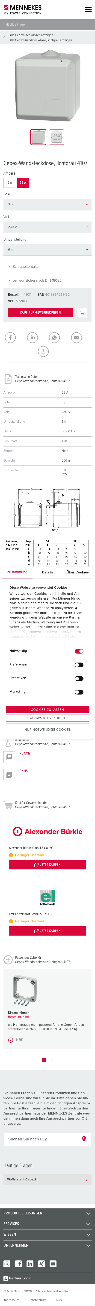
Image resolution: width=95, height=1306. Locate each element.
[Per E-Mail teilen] (80, 337)
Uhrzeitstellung (14, 240)
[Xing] (41, 1263)
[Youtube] (53, 1263)
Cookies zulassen (47, 709)
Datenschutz (37, 1300)
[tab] (38, 137)
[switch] (79, 665)
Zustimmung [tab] (17, 572)
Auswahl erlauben (47, 718)
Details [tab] (47, 572)
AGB (59, 1300)
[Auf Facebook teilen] (14, 337)
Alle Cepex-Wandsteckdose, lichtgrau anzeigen (40, 40)
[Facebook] (18, 1263)
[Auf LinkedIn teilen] (36, 337)
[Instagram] (6, 1263)
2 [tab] (51, 1060)
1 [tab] (44, 1060)
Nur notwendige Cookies (47, 729)
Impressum (11, 1300)
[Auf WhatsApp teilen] (58, 337)
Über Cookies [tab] (78, 572)
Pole (6, 194)
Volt (6, 217)
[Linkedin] (30, 1263)
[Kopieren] (47, 351)
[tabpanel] (47, 85)
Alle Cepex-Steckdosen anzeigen (31, 35)
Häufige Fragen (16, 24)
